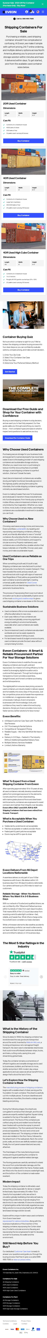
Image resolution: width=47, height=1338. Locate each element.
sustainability (21, 529)
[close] (42, 4)
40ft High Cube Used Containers (14, 1290)
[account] (26, 11)
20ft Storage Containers (11, 1303)
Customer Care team (22, 1251)
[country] (38, 11)
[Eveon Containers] (9, 11)
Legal (15, 1324)
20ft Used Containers (10, 1285)
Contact (24, 1324)
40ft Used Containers (10, 1288)
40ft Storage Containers (11, 1306)
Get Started (10, 371)
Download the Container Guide (17, 438)
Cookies (6, 1324)
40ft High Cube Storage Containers (15, 1309)
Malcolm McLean (33, 1042)
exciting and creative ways (22, 598)
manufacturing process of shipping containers (24, 1087)
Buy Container (23, 141)
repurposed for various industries (16, 1221)
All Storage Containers (11, 1300)
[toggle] (43, 11)
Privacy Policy (26, 1321)
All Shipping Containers (11, 1282)
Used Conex (32, 582)
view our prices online (21, 1259)
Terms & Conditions (10, 1321)
